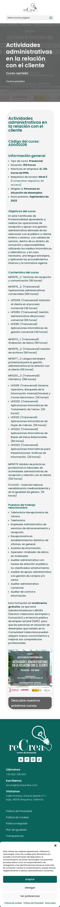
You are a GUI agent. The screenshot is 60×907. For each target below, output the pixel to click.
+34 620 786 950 (16, 774)
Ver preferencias (30, 896)
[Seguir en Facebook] (26, 759)
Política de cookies (13, 903)
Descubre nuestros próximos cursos (25, 703)
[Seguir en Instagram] (33, 759)
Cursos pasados (15, 81)
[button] (55, 845)
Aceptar (30, 879)
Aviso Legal (50, 903)
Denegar (30, 887)
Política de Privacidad (34, 903)
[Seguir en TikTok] (39, 759)
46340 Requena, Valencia (28, 799)
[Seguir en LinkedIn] (20, 759)
